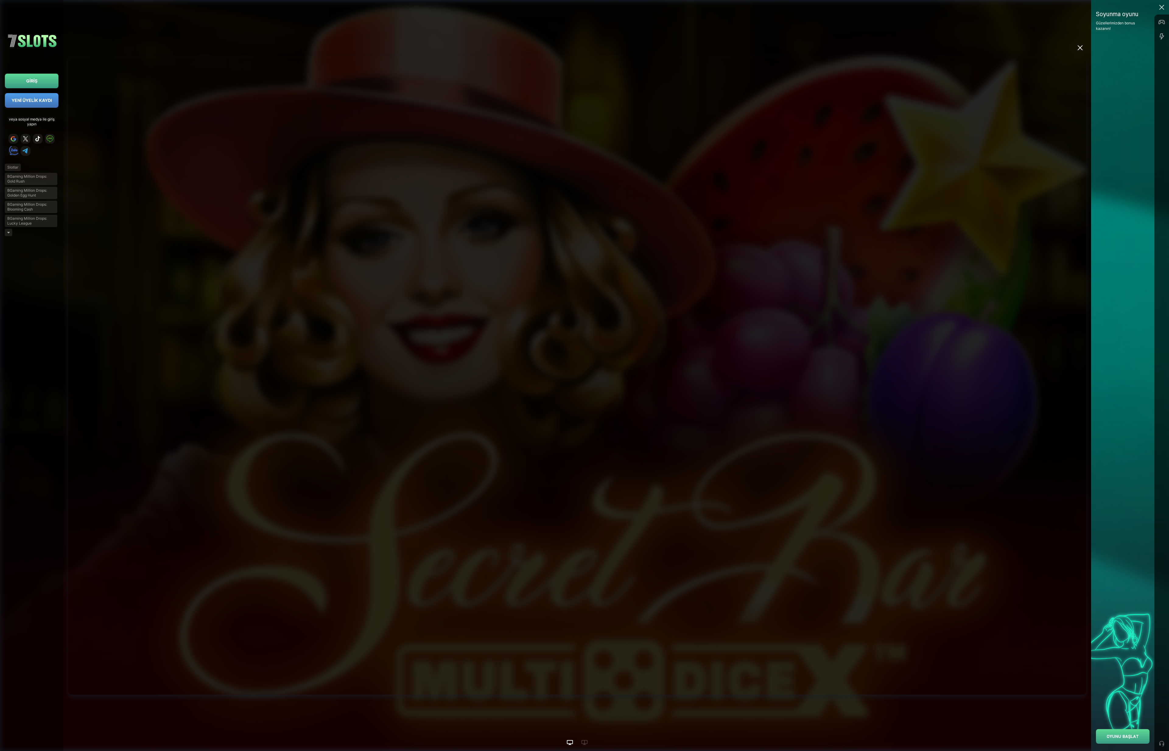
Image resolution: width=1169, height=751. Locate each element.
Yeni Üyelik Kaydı (32, 100)
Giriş (31, 80)
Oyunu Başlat (1123, 736)
